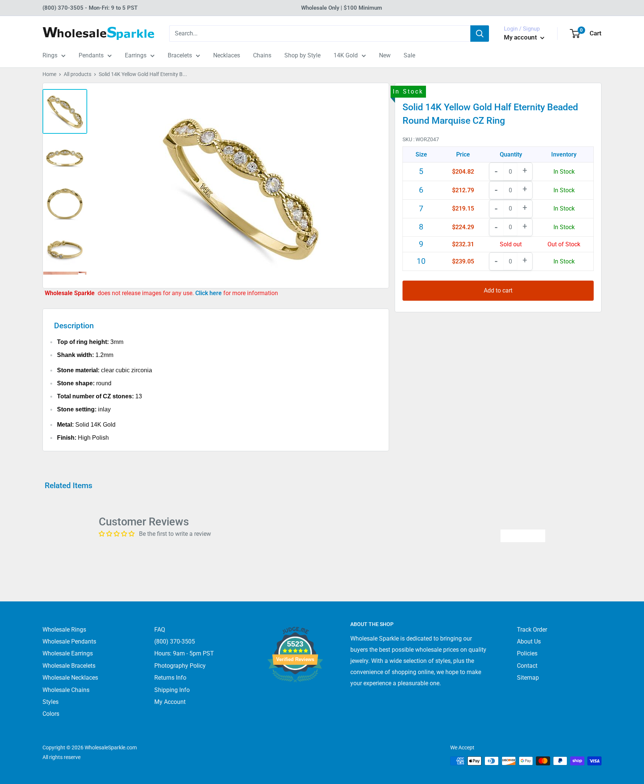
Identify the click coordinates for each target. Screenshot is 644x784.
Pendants (91, 55)
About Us (529, 641)
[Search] (479, 33)
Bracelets (180, 55)
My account (521, 37)
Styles (50, 701)
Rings (49, 55)
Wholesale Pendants (69, 641)
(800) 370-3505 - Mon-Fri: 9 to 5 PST (90, 7)
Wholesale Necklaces (70, 677)
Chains (262, 55)
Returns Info (170, 677)
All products (77, 74)
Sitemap (528, 677)
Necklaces (226, 55)
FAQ (159, 629)
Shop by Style (302, 55)
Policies (527, 653)
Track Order (532, 629)
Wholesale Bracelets (68, 665)
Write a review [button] (523, 535)
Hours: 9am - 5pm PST (184, 653)
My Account (170, 701)
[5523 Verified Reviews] (295, 694)
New (385, 55)
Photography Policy (180, 665)
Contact (527, 665)
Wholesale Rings (64, 629)
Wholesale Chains (65, 689)
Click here (209, 293)
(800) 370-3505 (174, 641)
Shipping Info (172, 689)
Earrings (135, 55)
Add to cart (498, 290)
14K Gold (346, 55)
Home (49, 74)
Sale (409, 55)
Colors (50, 713)
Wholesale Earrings (67, 653)
